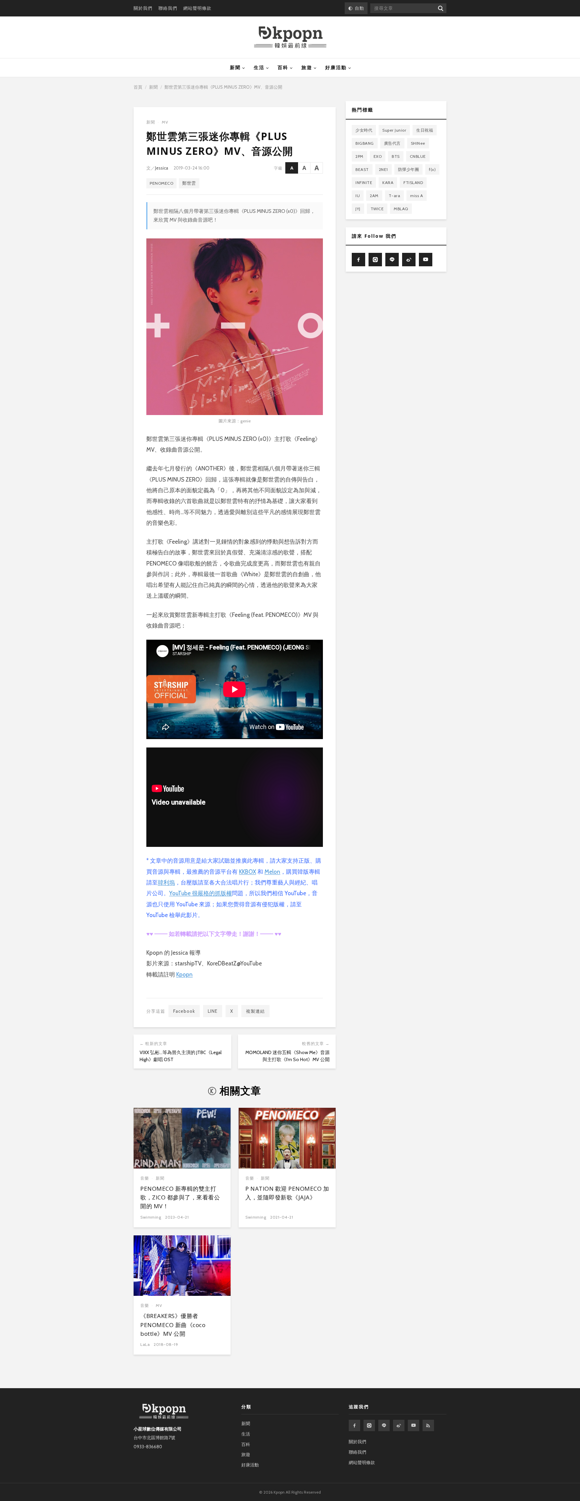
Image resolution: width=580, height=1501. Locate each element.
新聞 (235, 67)
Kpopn (184, 974)
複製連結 (255, 1011)
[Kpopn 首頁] (290, 37)
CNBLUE (418, 156)
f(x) (432, 169)
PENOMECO (161, 183)
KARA (387, 182)
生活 (259, 67)
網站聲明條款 (197, 8)
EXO (378, 156)
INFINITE (363, 182)
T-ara (394, 195)
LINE (213, 1011)
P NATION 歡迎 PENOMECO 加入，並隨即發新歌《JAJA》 (287, 1193)
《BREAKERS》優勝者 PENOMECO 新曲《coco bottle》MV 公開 (172, 1324)
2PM (359, 156)
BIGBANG (364, 143)
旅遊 (306, 67)
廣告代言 (392, 143)
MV (165, 122)
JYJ (357, 208)
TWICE (377, 208)
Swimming (150, 1217)
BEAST (362, 169)
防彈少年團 (408, 169)
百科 (283, 67)
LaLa (145, 1344)
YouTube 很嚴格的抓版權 (200, 893)
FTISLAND (413, 182)
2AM (374, 195)
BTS (396, 156)
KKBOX (247, 871)
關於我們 (143, 8)
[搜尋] (440, 8)
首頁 (138, 87)
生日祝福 (424, 130)
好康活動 (336, 67)
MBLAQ (401, 208)
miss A (416, 195)
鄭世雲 (189, 183)
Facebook (184, 1011)
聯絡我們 (167, 8)
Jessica (161, 168)
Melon (272, 871)
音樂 (144, 1178)
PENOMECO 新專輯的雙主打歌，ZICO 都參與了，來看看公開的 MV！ (180, 1197)
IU (357, 195)
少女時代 (363, 130)
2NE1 (383, 169)
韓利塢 (166, 882)
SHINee (418, 143)
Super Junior (394, 130)
